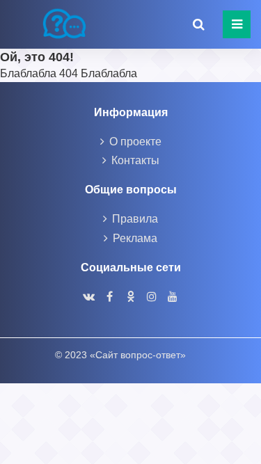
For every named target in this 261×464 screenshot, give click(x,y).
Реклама (135, 238)
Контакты (135, 160)
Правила (135, 219)
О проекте (135, 141)
